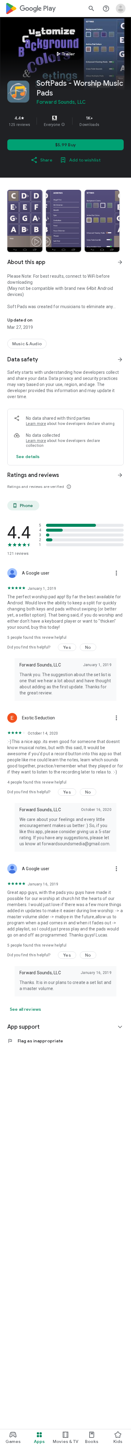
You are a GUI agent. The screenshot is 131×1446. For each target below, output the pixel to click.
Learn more (36, 424)
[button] (63, 125)
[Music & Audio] (27, 343)
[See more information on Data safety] (120, 359)
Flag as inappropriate (35, 1041)
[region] (65, 121)
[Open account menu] (120, 8)
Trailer (65, 53)
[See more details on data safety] (28, 456)
